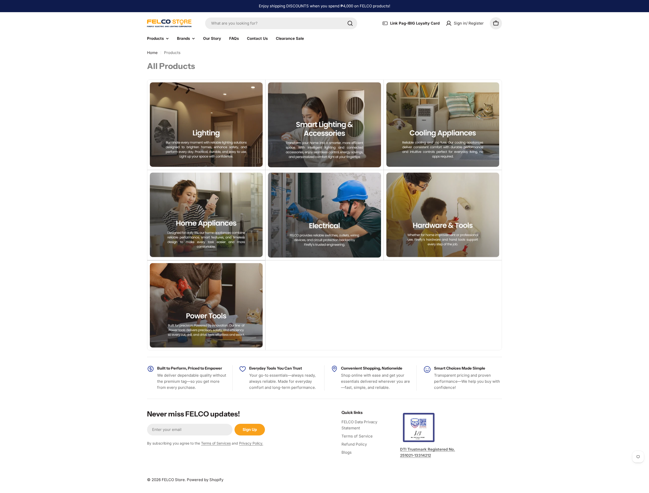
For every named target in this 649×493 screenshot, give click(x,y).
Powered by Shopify (205, 479)
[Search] (350, 23)
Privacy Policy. (251, 443)
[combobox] (281, 23)
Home (152, 52)
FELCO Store (173, 479)
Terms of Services (216, 443)
